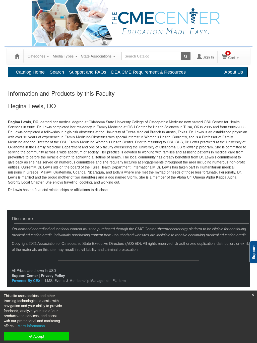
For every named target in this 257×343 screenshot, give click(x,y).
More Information (31, 325)
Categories (37, 56)
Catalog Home (30, 72)
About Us (233, 72)
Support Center (25, 275)
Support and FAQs (87, 72)
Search (57, 72)
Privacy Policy (53, 275)
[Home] (17, 56)
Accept (38, 336)
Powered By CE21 (27, 280)
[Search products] (185, 56)
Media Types (64, 56)
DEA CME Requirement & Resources (148, 72)
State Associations (97, 56)
